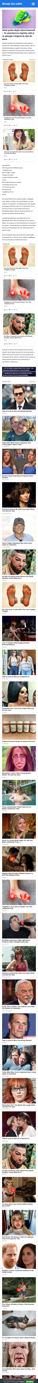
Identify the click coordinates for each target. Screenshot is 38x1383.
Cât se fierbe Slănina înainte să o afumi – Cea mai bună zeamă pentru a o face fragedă (18, 369)
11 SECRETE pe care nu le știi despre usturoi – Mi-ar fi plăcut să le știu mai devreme (18, 374)
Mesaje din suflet (12, 3)
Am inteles (30, 1381)
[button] (19, 19)
